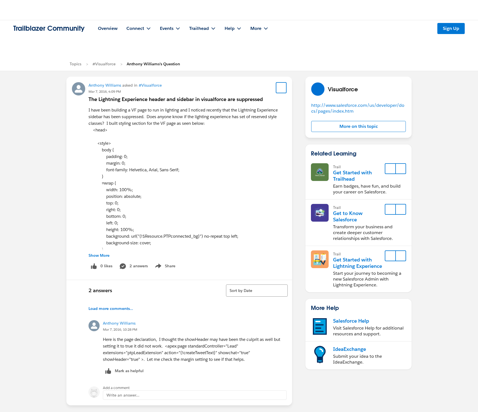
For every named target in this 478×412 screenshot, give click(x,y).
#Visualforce (104, 63)
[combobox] (257, 290)
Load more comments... (111, 308)
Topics (75, 63)
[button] (358, 126)
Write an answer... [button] (122, 395)
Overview (108, 28)
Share (164, 267)
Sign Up (451, 28)
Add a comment (116, 387)
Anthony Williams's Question (153, 63)
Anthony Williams (105, 85)
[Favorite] (281, 88)
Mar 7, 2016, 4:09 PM (105, 91)
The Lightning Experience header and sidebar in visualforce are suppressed (176, 99)
